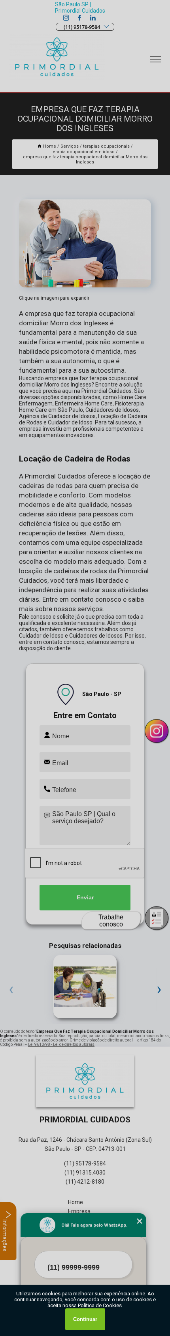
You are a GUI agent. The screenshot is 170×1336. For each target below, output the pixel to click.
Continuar (85, 1319)
